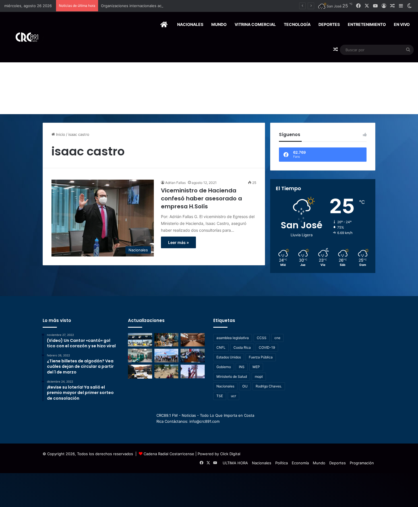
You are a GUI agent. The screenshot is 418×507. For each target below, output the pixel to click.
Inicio (60, 134)
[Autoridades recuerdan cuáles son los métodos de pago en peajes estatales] (140, 340)
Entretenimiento (367, 24)
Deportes (329, 24)
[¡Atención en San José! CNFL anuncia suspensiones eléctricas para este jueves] (193, 371)
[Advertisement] (209, 71)
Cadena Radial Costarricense (169, 453)
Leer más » (178, 242)
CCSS (261, 338)
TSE (219, 396)
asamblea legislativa (232, 338)
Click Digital (230, 453)
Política (281, 463)
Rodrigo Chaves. (269, 386)
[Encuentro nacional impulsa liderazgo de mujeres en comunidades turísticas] (166, 340)
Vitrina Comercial (255, 24)
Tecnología (297, 24)
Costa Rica (242, 347)
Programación (362, 463)
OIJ (245, 386)
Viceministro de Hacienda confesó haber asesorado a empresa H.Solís (201, 198)
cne (277, 338)
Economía (300, 463)
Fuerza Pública (261, 357)
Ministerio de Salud (231, 376)
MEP (256, 367)
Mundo (219, 24)
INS (242, 367)
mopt (259, 376)
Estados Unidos (228, 357)
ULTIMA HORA (235, 463)
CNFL (220, 347)
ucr (233, 396)
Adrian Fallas (175, 182)
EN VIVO (402, 24)
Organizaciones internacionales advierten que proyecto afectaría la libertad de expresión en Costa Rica (192, 5)
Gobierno (223, 367)
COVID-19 (267, 347)
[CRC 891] (23, 37)
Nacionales (190, 24)
